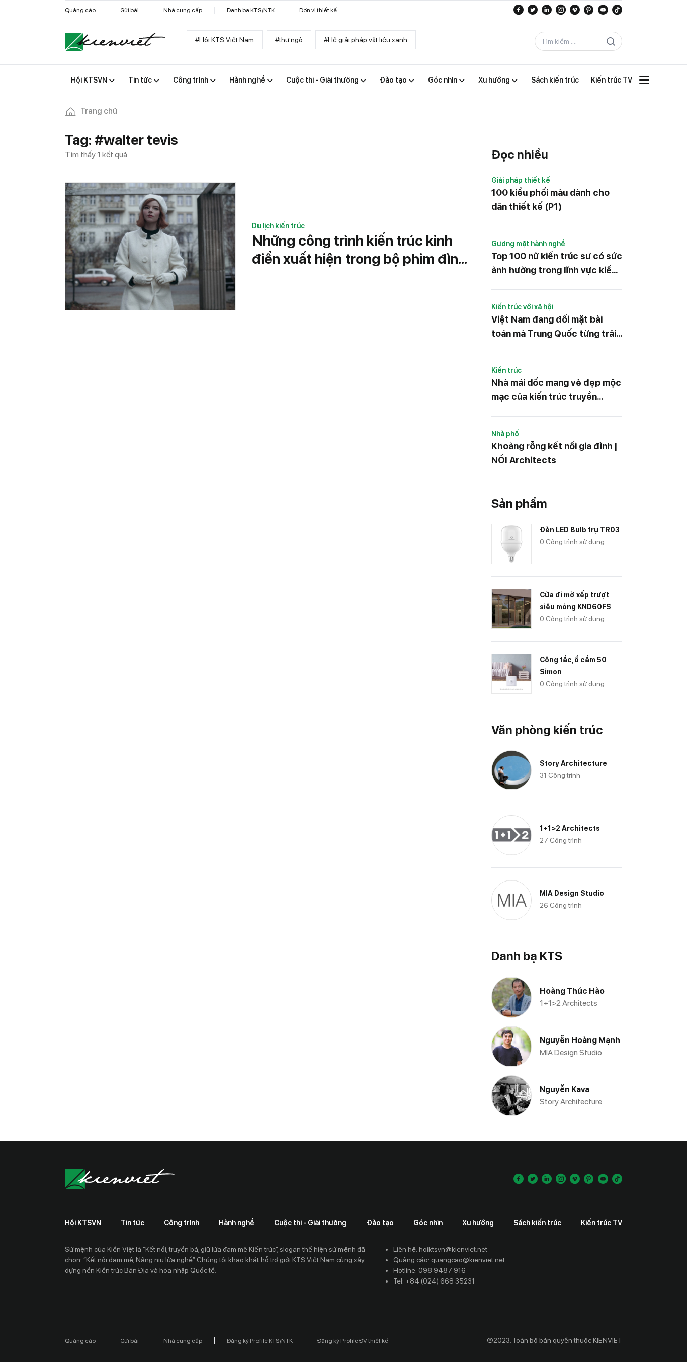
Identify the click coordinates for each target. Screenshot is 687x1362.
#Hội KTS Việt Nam (224, 40)
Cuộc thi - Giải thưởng (310, 1223)
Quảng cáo (80, 10)
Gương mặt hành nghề (528, 243)
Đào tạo (380, 1223)
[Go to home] (115, 41)
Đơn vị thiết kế (318, 10)
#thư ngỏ (289, 40)
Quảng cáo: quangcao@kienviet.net (449, 1260)
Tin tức (132, 1223)
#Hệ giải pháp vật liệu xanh (365, 40)
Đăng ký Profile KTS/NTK (260, 1340)
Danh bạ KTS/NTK (251, 10)
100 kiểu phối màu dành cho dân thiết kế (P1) (550, 199)
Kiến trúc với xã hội (522, 307)
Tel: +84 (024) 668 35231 (434, 1281)
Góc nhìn (428, 1223)
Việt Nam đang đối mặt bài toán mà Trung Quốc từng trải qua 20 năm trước (553, 327)
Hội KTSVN (83, 1223)
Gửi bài (129, 10)
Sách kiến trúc (537, 1223)
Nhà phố (505, 434)
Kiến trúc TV (601, 1223)
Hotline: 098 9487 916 (429, 1270)
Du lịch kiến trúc (278, 226)
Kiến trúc (506, 370)
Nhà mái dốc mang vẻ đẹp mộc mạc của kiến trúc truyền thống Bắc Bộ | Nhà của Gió (556, 390)
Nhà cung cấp (182, 10)
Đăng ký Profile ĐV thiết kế (352, 1340)
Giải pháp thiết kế (520, 180)
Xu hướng (478, 1223)
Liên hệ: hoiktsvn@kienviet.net (440, 1249)
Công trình (181, 1223)
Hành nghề (236, 1223)
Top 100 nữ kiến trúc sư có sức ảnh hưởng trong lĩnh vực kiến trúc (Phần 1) (556, 264)
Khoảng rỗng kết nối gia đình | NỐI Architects (554, 453)
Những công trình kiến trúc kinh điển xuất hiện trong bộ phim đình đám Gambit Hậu (359, 250)
